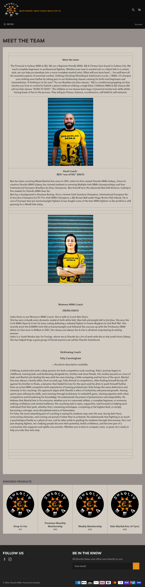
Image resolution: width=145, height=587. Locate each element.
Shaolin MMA (16, 582)
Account (138, 24)
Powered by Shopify (31, 582)
